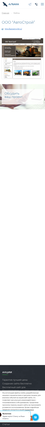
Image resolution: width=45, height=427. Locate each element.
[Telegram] (30, 4)
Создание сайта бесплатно (17, 383)
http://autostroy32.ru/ (13, 29)
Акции (7, 372)
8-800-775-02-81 (36, 4)
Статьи (6, 424)
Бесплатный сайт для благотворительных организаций (20, 389)
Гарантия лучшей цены (15, 380)
